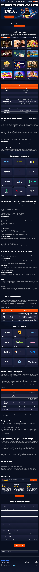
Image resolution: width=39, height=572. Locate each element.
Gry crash (23, 37)
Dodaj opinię (33, 480)
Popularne (4, 37)
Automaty (33, 37)
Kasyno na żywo (14, 37)
